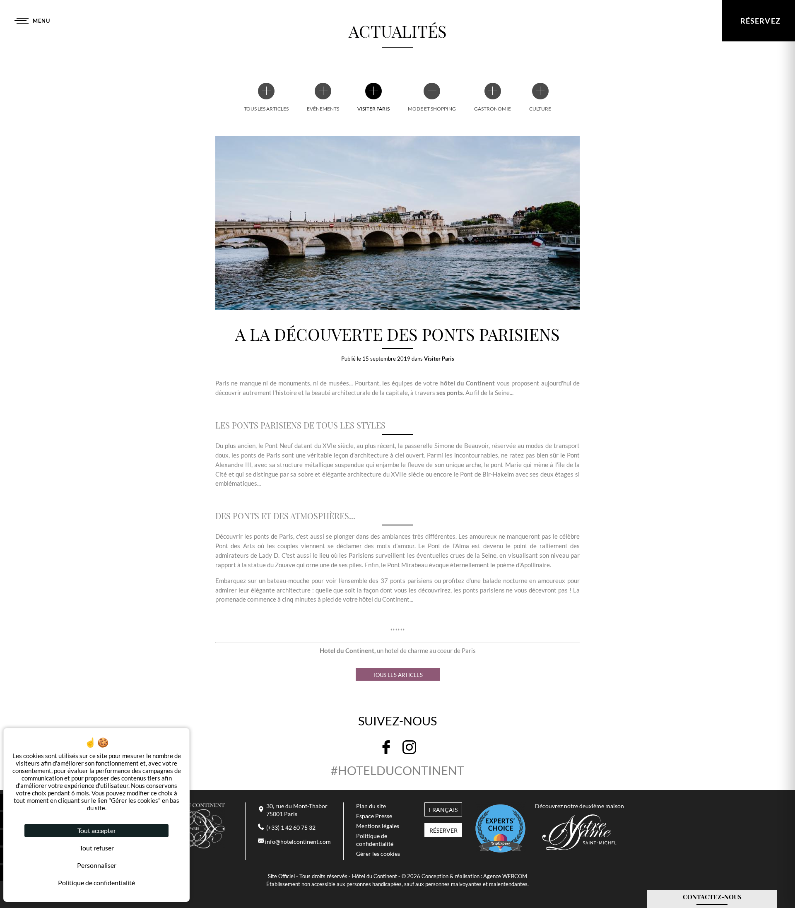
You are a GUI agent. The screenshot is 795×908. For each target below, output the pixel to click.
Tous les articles (398, 675)
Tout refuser (97, 848)
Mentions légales (377, 826)
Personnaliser (96, 865)
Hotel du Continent (347, 650)
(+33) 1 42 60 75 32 (291, 827)
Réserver (443, 830)
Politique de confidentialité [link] (96, 882)
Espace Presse (374, 816)
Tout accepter (96, 830)
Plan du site (371, 806)
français (443, 810)
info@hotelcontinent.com (298, 841)
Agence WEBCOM (505, 876)
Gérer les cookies (378, 853)
